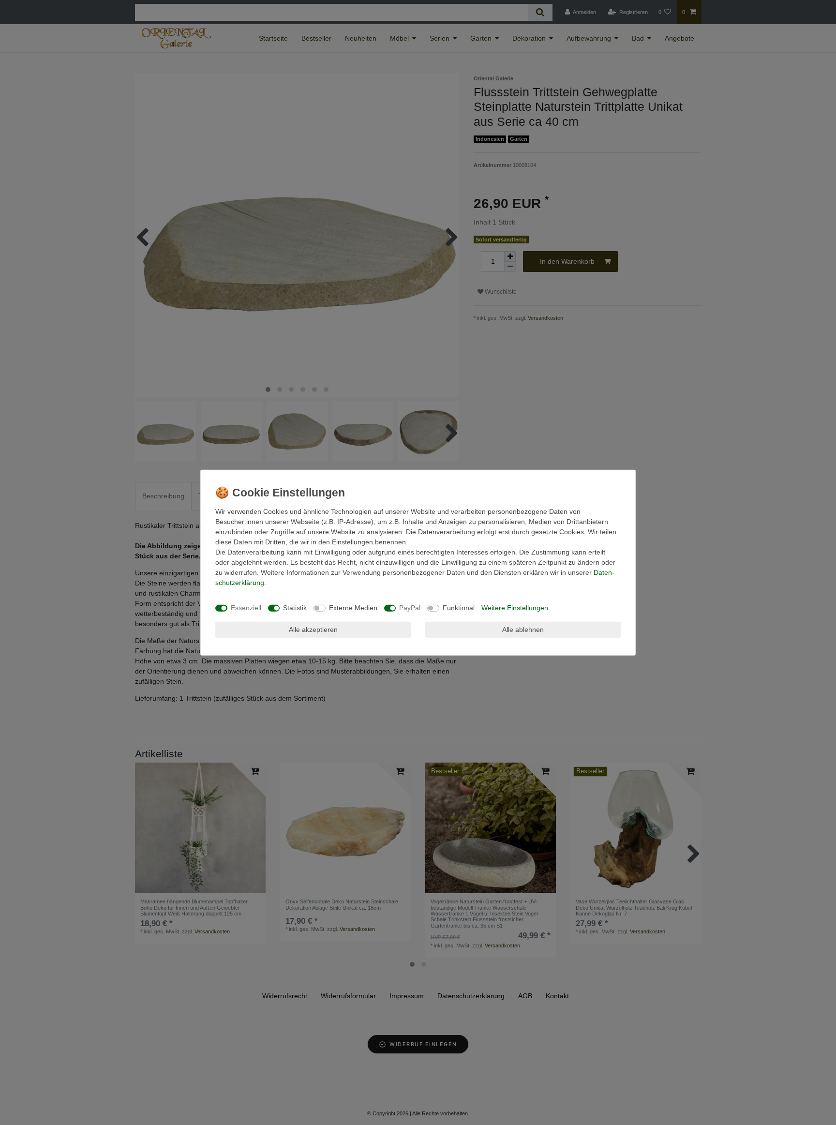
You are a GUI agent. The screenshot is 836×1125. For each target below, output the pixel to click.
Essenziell (246, 608)
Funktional (459, 608)
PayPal (409, 608)
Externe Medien (353, 608)
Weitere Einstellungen (514, 608)
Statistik (295, 608)
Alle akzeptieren (313, 629)
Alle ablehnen (523, 629)
